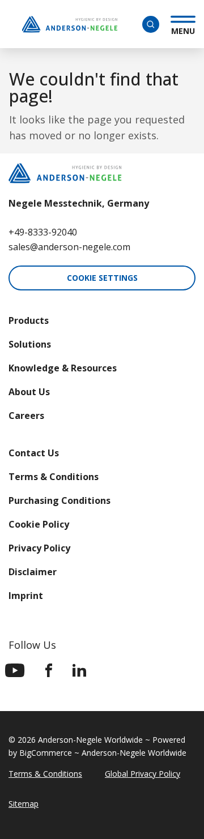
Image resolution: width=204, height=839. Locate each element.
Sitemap (23, 803)
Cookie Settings (102, 277)
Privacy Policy (39, 548)
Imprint (25, 595)
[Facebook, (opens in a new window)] (49, 670)
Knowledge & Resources (62, 368)
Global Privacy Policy (142, 773)
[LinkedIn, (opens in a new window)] (79, 670)
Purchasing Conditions (59, 500)
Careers (26, 415)
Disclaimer (32, 572)
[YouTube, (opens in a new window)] (15, 670)
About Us (29, 392)
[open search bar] (150, 24)
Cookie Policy (38, 524)
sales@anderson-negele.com (69, 247)
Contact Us (33, 453)
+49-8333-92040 (42, 232)
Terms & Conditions (53, 476)
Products (28, 320)
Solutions (29, 344)
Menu (183, 29)
